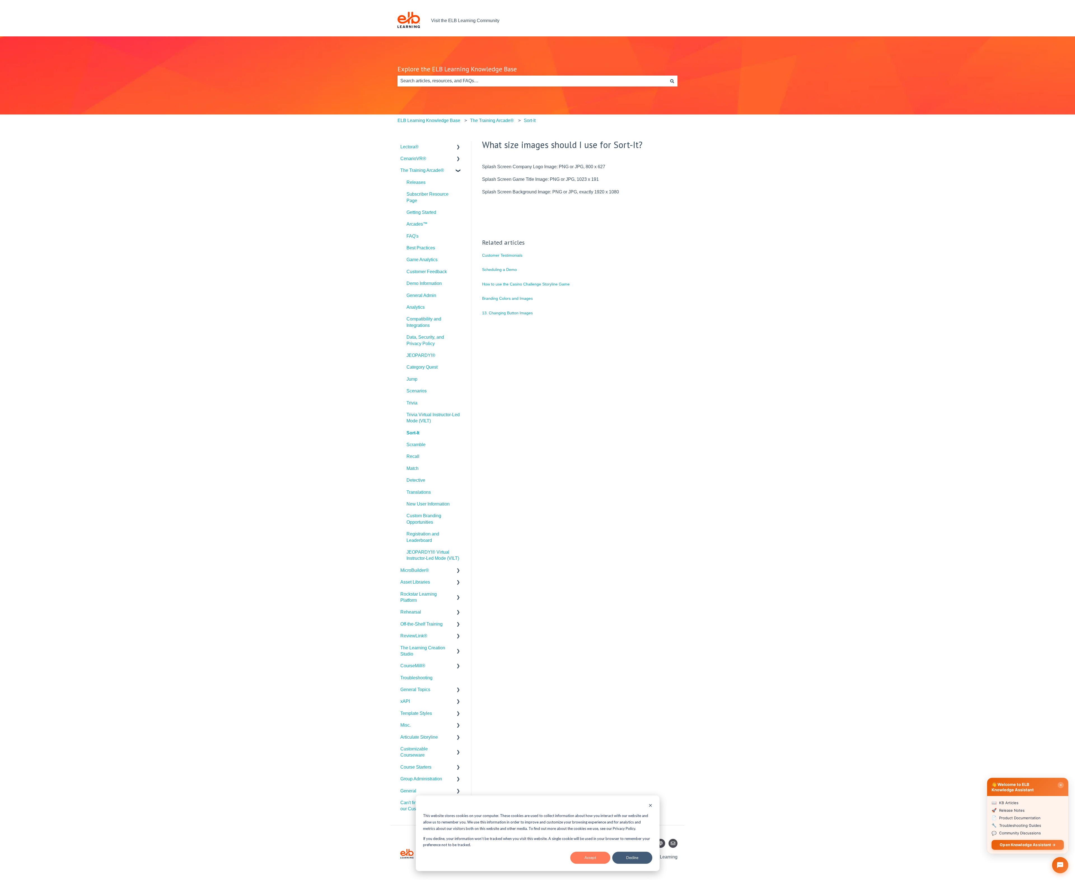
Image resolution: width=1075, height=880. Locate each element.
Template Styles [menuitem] (416, 713)
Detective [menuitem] (415, 480)
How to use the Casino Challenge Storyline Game (526, 284)
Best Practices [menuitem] (420, 247)
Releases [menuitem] (416, 182)
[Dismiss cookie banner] (650, 806)
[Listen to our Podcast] (660, 843)
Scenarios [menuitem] (416, 390)
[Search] (672, 81)
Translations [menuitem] (418, 492)
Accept (590, 857)
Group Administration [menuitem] (421, 778)
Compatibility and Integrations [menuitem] (423, 322)
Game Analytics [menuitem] (422, 259)
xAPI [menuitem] (405, 701)
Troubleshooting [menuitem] (416, 677)
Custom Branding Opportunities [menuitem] (423, 518)
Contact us (661, 20)
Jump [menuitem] (411, 379)
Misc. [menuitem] (405, 725)
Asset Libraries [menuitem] (415, 582)
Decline (632, 857)
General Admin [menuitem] (421, 295)
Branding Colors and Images (507, 298)
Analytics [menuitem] (415, 307)
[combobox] (532, 81)
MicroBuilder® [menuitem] (414, 570)
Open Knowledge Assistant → (1028, 844)
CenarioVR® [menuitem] (413, 158)
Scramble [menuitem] (416, 444)
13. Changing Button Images (507, 313)
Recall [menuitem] (412, 456)
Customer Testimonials (502, 255)
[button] (458, 147)
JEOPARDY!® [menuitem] (420, 355)
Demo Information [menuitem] (424, 283)
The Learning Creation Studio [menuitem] (422, 650)
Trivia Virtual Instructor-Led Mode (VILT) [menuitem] (433, 417)
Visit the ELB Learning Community (465, 20)
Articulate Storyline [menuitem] (419, 737)
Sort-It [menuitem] (412, 432)
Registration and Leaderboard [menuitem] (422, 537)
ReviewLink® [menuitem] (413, 635)
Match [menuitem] (412, 468)
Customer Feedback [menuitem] (426, 271)
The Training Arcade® (492, 120)
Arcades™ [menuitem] (416, 224)
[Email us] (673, 843)
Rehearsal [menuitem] (410, 612)
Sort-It (530, 120)
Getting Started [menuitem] (421, 212)
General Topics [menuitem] (415, 689)
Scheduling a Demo (499, 269)
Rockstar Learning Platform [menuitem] (418, 597)
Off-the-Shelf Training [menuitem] (421, 624)
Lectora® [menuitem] (409, 146)
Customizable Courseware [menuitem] (414, 751)
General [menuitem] (408, 790)
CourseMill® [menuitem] (412, 665)
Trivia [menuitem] (411, 403)
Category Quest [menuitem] (422, 367)
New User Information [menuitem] (428, 504)
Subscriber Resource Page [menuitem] (427, 197)
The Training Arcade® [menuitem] (422, 170)
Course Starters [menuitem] (415, 767)
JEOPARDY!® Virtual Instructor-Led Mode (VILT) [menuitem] (432, 555)
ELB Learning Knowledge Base (429, 120)
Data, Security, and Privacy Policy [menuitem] (425, 340)
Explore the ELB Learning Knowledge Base (457, 69)
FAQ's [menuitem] (412, 236)
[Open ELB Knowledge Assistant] (1060, 865)
